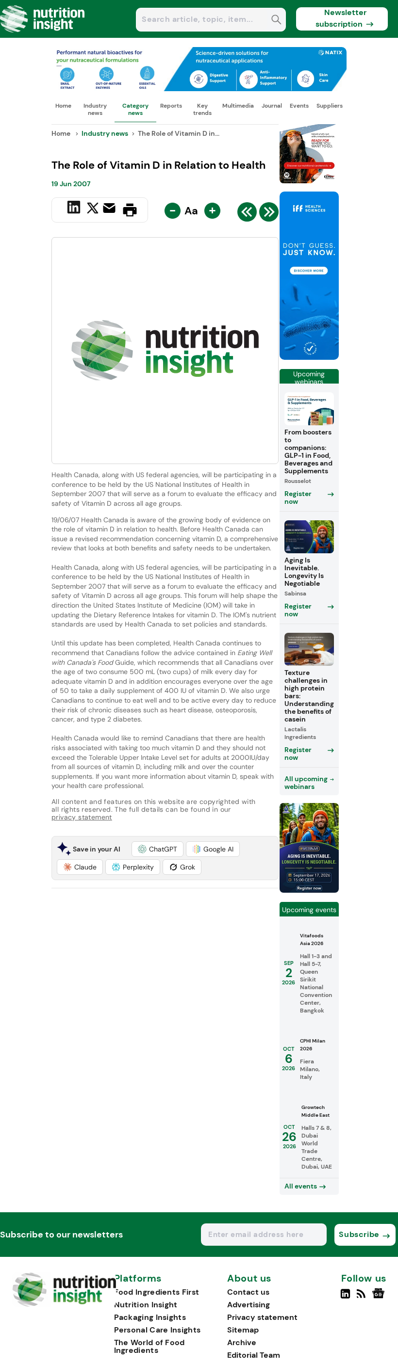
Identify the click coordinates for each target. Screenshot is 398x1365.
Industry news (95, 109)
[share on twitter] (92, 209)
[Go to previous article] (247, 214)
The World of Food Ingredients (149, 1346)
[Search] (276, 21)
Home (63, 105)
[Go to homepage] (64, 1304)
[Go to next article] (269, 214)
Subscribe (359, 1234)
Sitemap (243, 1329)
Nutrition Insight (146, 1304)
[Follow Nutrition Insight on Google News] (380, 1297)
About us (249, 1279)
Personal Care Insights (157, 1329)
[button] (157, 849)
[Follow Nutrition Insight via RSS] (362, 1297)
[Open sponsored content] (199, 88)
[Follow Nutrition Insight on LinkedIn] (345, 1297)
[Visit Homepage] (42, 35)
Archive (241, 1342)
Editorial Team (253, 1355)
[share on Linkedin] (75, 209)
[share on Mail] (110, 209)
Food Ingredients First (156, 1292)
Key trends (202, 109)
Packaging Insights (150, 1317)
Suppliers (329, 105)
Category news (135, 109)
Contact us (248, 1292)
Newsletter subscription (340, 18)
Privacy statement (262, 1317)
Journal (272, 105)
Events (299, 105)
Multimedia (238, 105)
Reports (171, 105)
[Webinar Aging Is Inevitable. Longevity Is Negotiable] (309, 890)
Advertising (248, 1304)
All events (300, 1186)
